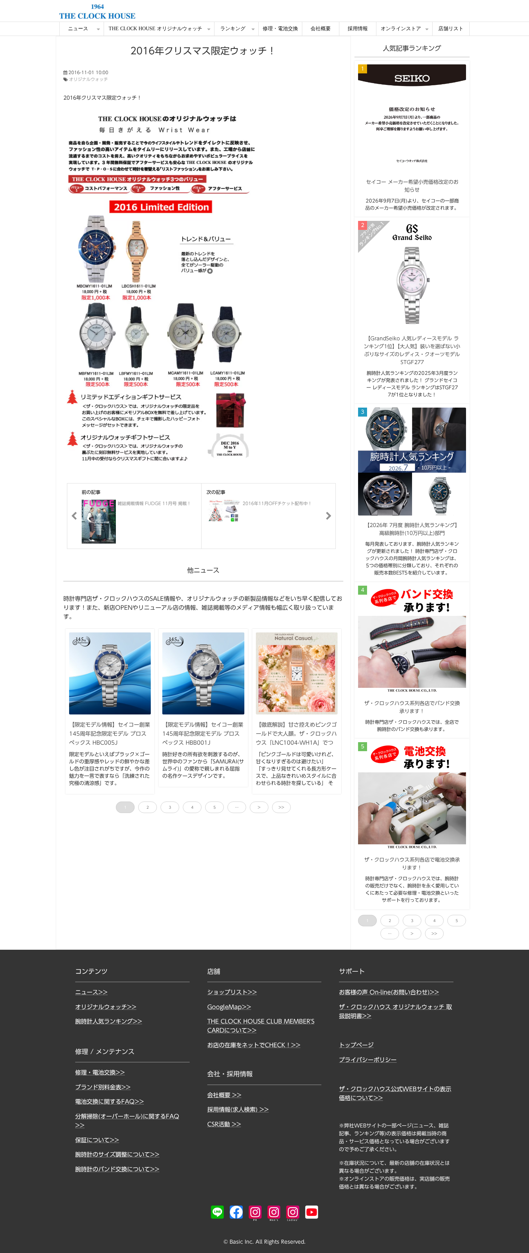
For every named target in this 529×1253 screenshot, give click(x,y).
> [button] (259, 807)
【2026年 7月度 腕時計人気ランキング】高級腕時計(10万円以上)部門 (412, 529)
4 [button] (192, 807)
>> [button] (281, 807)
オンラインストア (401, 28)
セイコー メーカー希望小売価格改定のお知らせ (412, 186)
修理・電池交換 (280, 28)
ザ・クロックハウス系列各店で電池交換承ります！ (412, 863)
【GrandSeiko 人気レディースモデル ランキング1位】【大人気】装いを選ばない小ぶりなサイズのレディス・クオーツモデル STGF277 (412, 350)
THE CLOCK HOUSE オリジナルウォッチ (155, 28)
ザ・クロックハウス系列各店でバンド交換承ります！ (412, 707)
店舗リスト (451, 28)
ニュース (78, 28)
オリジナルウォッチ (88, 79)
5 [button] (214, 807)
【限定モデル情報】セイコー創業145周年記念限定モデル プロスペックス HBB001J (202, 733)
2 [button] (147, 807)
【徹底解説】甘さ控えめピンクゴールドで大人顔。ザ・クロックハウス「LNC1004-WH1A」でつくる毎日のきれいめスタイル (296, 738)
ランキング (232, 28)
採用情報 (358, 28)
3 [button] (170, 807)
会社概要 (321, 28)
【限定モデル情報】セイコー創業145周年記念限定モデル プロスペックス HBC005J (109, 733)
